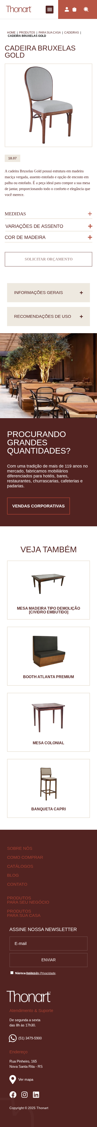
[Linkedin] (36, 1094)
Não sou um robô (26, 973)
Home (11, 32)
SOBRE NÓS (19, 848)
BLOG (13, 875)
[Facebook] (12, 1094)
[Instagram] (24, 1094)
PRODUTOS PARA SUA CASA (23, 913)
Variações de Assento (34, 226)
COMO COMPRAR (25, 857)
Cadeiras (71, 32)
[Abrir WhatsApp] (85, 1115)
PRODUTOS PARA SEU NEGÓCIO (28, 900)
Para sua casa (50, 32)
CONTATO (17, 884)
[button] (49, 9)
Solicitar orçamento (49, 259)
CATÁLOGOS (20, 866)
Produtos (27, 32)
